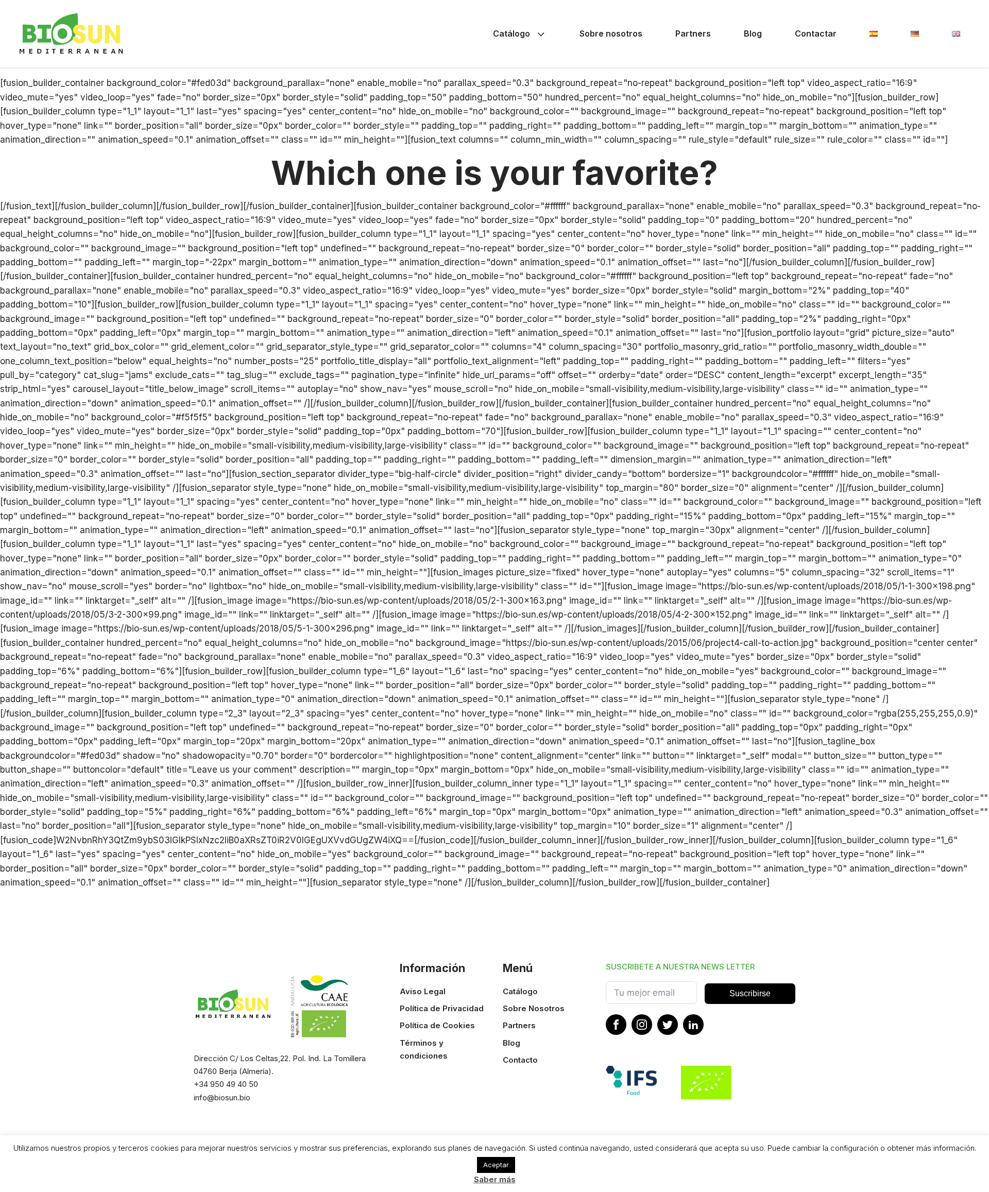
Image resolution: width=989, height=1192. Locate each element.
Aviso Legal (423, 991)
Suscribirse (750, 993)
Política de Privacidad (442, 1008)
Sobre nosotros (610, 33)
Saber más (495, 1179)
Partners (693, 33)
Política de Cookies (437, 1025)
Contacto (520, 1060)
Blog (753, 33)
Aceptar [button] (496, 1165)
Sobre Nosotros (534, 1008)
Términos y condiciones (424, 1049)
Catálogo (511, 33)
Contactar (816, 33)
